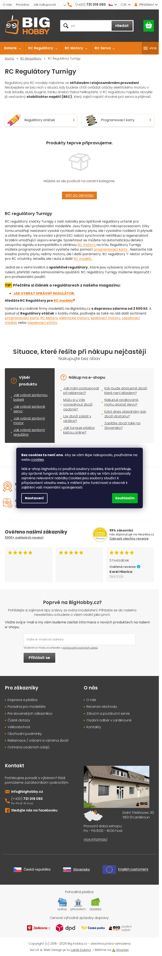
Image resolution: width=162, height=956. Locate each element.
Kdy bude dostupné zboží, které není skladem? (125, 390)
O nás (7, 4)
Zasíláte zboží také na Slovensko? (122, 425)
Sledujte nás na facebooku (34, 810)
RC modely (83, 258)
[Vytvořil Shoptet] (113, 950)
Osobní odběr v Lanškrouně (109, 720)
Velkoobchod (19, 727)
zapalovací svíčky (42, 322)
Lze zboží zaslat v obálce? (77, 418)
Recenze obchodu (101, 706)
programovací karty (111, 249)
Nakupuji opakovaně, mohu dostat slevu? (121, 402)
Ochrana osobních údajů (28, 747)
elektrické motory (74, 318)
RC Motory (49, 318)
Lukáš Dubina (81, 950)
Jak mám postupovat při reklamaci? (81, 390)
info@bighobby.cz (27, 791)
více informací (95, 839)
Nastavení (34, 498)
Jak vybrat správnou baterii (30, 397)
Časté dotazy (19, 720)
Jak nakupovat (44, 4)
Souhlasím (125, 498)
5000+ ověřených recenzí (24, 537)
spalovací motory (105, 318)
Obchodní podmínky (25, 734)
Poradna (22, 4)
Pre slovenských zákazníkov (30, 713)
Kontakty (93, 727)
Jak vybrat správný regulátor (29, 432)
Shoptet (122, 950)
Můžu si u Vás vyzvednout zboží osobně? (77, 404)
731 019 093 (33, 798)
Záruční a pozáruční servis (108, 713)
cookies (37, 459)
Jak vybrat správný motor (29, 420)
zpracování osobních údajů (80, 647)
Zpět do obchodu (79, 195)
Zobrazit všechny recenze (128, 538)
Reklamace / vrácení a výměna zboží (38, 740)
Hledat (122, 25)
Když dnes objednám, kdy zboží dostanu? (125, 414)
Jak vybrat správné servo (29, 409)
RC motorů (86, 244)
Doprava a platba (22, 700)
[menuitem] (12, 48)
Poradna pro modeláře (27, 706)
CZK (124, 4)
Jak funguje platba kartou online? (78, 430)
